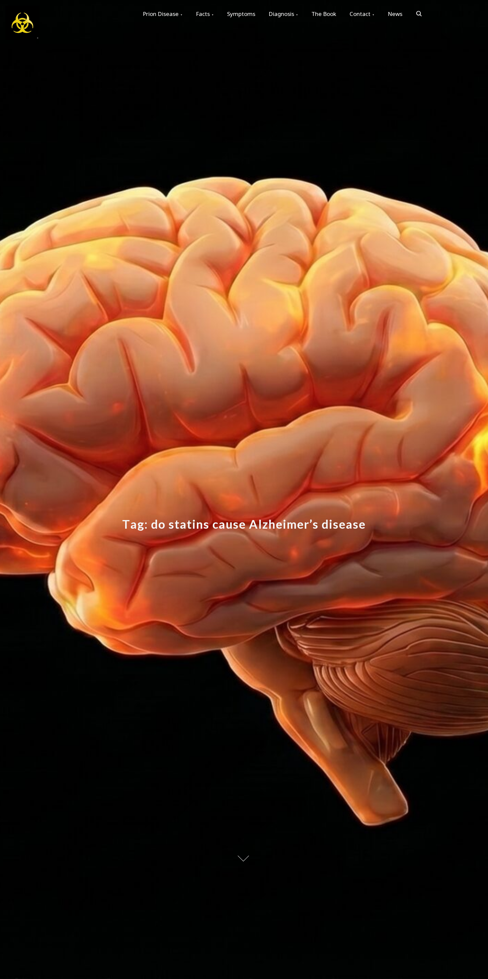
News (395, 14)
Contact (360, 14)
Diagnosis (281, 14)
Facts (203, 14)
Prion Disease (161, 14)
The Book (323, 14)
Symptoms (241, 14)
